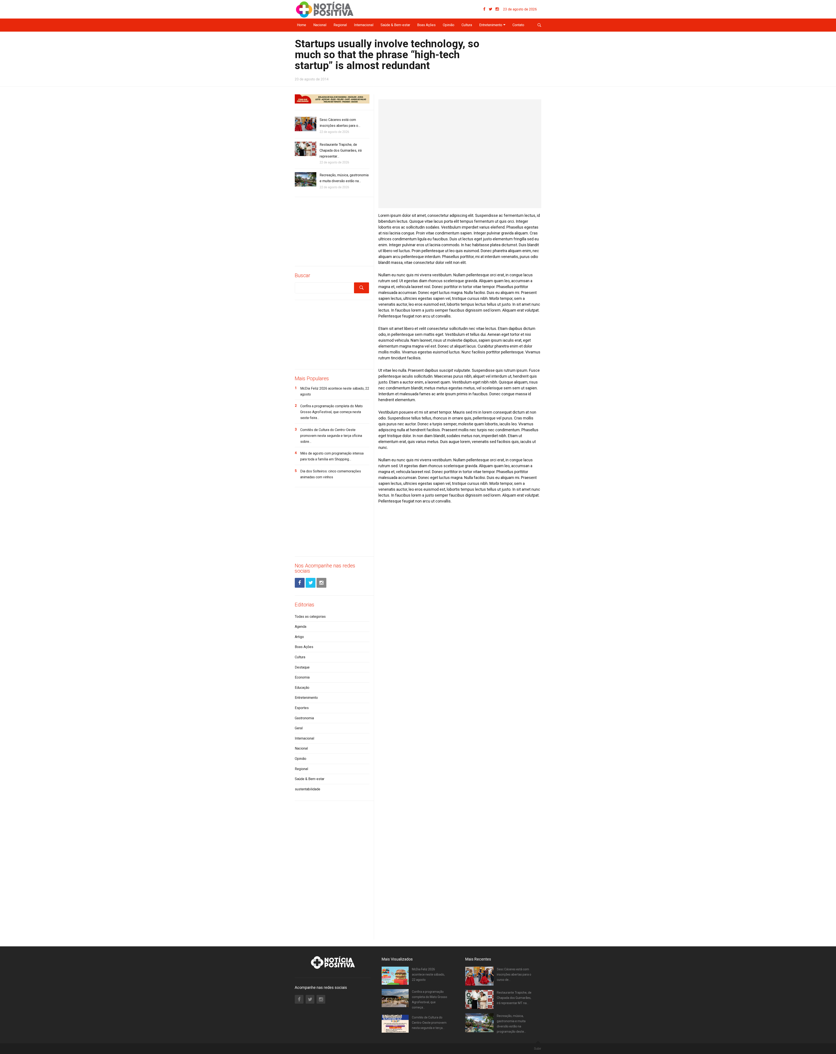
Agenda (300, 627)
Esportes (302, 708)
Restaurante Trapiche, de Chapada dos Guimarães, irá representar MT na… (514, 998)
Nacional (319, 25)
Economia (302, 677)
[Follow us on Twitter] (492, 9)
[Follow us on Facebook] (486, 9)
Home (301, 25)
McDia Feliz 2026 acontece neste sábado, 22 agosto (428, 974)
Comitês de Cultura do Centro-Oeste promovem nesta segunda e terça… (429, 1023)
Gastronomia (304, 718)
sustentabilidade (307, 789)
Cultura (467, 25)
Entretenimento (490, 25)
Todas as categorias (310, 616)
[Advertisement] (332, 231)
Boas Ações (426, 25)
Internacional (363, 25)
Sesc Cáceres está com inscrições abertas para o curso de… (514, 974)
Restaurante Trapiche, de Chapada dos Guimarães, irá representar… (341, 150)
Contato (518, 25)
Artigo (299, 637)
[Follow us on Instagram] (497, 9)
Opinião (448, 25)
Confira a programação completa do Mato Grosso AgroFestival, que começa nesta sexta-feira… (331, 412)
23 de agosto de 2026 (520, 9)
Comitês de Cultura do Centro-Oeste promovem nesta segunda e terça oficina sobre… (331, 436)
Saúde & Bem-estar (395, 25)
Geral (299, 728)
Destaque (302, 667)
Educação (302, 688)
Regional (340, 25)
